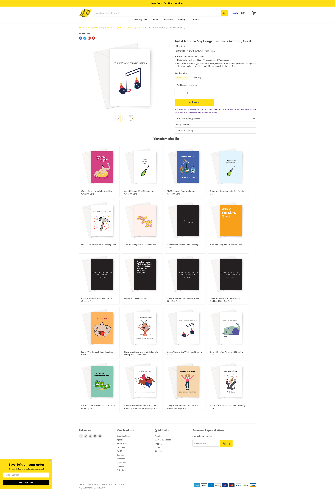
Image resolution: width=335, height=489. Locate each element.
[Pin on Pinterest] (93, 38)
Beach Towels (123, 443)
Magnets (121, 458)
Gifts (156, 19)
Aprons (120, 440)
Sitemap (158, 451)
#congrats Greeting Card (135, 298)
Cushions (121, 451)
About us (158, 436)
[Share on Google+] (89, 38)
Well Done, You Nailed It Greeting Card (98, 244)
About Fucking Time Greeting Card (140, 244)
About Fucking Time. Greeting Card (226, 244)
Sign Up (226, 443)
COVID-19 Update (163, 440)
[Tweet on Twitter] (84, 38)
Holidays (182, 19)
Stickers (120, 466)
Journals (120, 455)
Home (82, 27)
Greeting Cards (141, 19)
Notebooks (122, 462)
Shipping (158, 443)
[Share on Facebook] (80, 38)
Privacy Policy (92, 484)
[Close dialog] (50, 461)
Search (81, 484)
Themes (195, 19)
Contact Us (159, 447)
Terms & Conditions (108, 484)
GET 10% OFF (26, 482)
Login (235, 13)
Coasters (121, 447)
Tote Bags (121, 470)
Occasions (168, 19)
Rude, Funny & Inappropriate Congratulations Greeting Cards (115, 27)
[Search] (224, 13)
